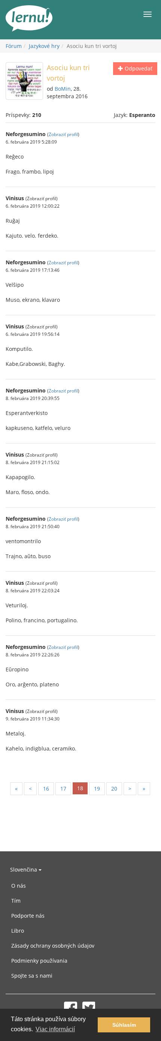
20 (114, 788)
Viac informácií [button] (55, 1029)
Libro (17, 930)
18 (80, 788)
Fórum (14, 45)
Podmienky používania (39, 960)
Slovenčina (24, 869)
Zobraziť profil (63, 134)
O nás (18, 885)
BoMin (63, 88)
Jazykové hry (44, 45)
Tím (16, 900)
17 (63, 788)
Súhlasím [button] (124, 1025)
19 (97, 788)
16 (46, 788)
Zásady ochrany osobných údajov (52, 945)
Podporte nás (28, 915)
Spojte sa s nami (31, 975)
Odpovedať (137, 68)
